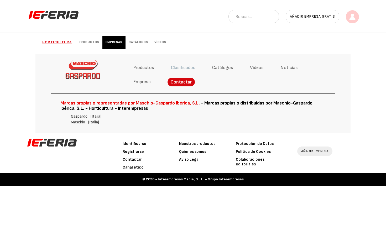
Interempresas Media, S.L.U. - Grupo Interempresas (201, 179)
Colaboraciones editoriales (250, 162)
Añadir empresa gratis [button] (312, 16)
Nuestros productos (197, 143)
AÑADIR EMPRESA (314, 151)
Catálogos (138, 42)
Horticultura (57, 42)
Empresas (114, 42)
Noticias (289, 67)
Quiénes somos (192, 151)
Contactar (181, 82)
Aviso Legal (189, 159)
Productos (89, 42)
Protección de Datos (255, 143)
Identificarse (134, 143)
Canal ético (133, 167)
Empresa (142, 82)
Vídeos (160, 42)
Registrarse (133, 151)
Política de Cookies (253, 151)
